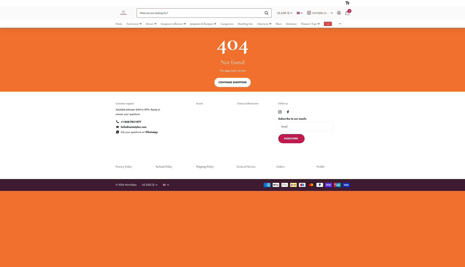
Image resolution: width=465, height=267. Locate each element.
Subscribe (291, 138)
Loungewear (227, 23)
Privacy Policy (124, 166)
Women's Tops (309, 23)
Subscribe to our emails (292, 119)
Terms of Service (246, 166)
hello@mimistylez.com (133, 127)
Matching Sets (245, 23)
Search (199, 103)
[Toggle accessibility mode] (348, 3)
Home (119, 23)
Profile (320, 166)
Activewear (132, 23)
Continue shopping (233, 82)
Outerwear (262, 23)
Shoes (279, 23)
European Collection (172, 23)
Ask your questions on (139, 132)
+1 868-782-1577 (131, 122)
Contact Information (247, 103)
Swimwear (291, 23)
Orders (280, 166)
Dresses (149, 23)
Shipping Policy (205, 166)
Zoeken (266, 13)
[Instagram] (280, 112)
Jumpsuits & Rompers (201, 23)
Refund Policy (164, 166)
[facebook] (288, 111)
